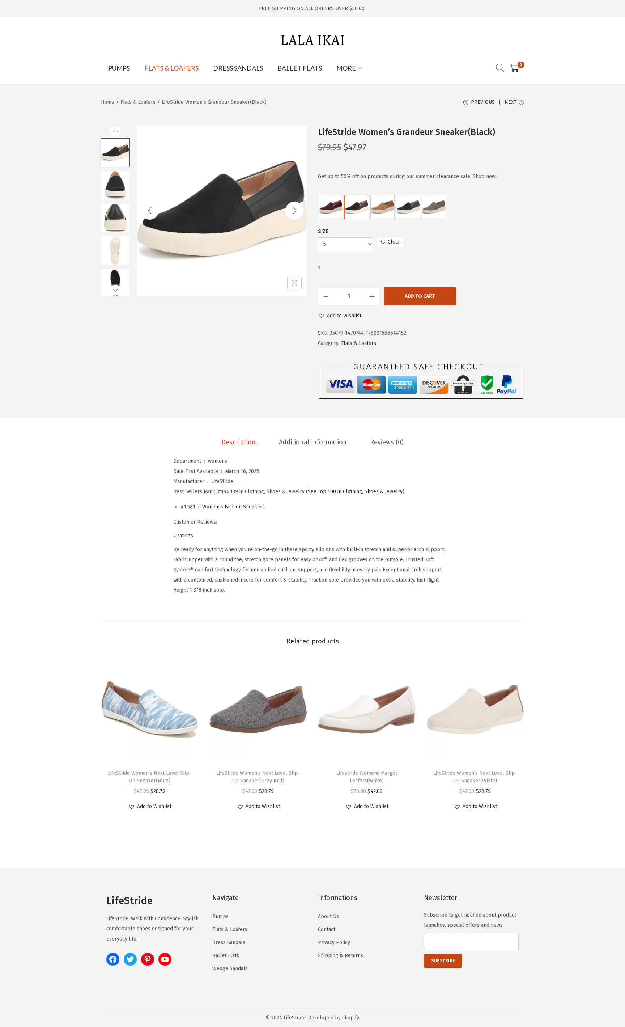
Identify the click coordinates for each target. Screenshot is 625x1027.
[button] (339, 316)
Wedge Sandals (230, 968)
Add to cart (420, 296)
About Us (328, 916)
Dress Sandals (228, 942)
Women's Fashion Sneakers (233, 507)
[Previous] (150, 211)
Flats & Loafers (138, 102)
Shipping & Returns (340, 955)
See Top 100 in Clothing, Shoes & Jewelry (355, 492)
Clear (394, 242)
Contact (326, 929)
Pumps (220, 916)
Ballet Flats (225, 955)
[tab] (238, 442)
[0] (514, 68)
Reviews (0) (387, 442)
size (323, 231)
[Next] (294, 211)
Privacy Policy (334, 942)
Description (238, 442)
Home (107, 102)
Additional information (313, 442)
